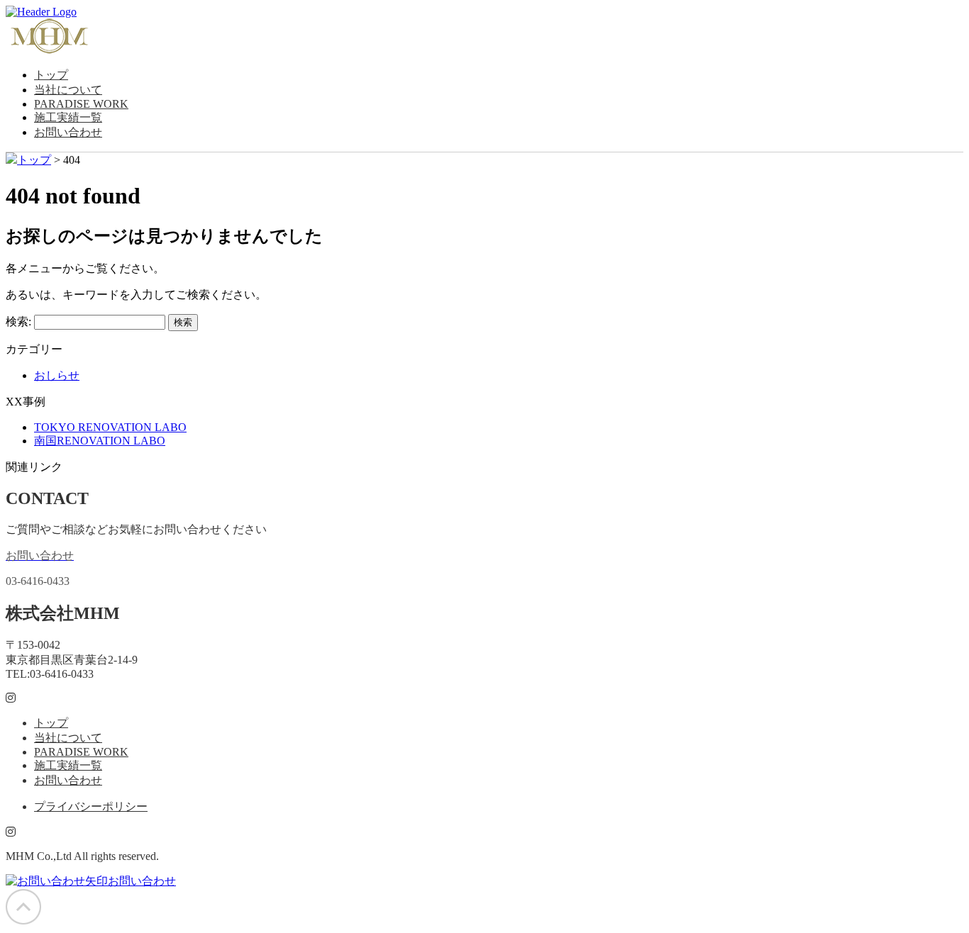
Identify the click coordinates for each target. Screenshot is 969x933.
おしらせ (56, 375)
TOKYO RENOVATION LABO (110, 427)
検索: (18, 321)
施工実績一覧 (68, 117)
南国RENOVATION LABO (99, 441)
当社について (68, 90)
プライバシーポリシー (91, 806)
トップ (51, 75)
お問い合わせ (68, 132)
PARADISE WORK (81, 104)
